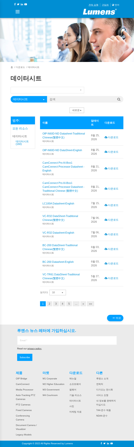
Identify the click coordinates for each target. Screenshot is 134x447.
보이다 (44, 292)
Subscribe (25, 357)
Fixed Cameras (24, 410)
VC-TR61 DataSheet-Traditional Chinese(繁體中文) (61, 278)
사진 (71, 406)
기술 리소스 (75, 395)
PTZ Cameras (23, 404)
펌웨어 (72, 389)
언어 (116, 5)
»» (90, 303)
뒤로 (118, 318)
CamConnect (22, 384)
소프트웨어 (75, 384)
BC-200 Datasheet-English (58, 264)
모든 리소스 (20, 128)
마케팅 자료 (75, 411)
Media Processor (24, 389)
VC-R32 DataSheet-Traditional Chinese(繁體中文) (60, 220)
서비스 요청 (102, 395)
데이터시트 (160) (22, 142)
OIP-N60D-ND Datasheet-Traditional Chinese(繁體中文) (63, 137)
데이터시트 (19, 136)
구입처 (105, 5)
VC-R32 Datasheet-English (58, 234)
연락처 (99, 384)
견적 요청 (93, 5)
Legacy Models (24, 434)
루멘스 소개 (102, 378)
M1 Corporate (50, 378)
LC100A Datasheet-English (58, 205)
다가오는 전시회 (104, 389)
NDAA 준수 (102, 415)
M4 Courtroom (50, 395)
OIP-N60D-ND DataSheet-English (62, 152)
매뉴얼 (72, 378)
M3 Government (51, 389)
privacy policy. (34, 348)
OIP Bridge (21, 378)
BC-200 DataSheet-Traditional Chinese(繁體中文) (60, 249)
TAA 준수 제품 (103, 410)
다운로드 (20, 67)
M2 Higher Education (53, 384)
